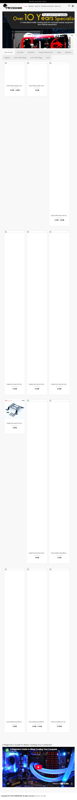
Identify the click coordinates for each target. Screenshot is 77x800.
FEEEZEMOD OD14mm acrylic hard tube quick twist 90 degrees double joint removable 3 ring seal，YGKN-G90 (14, 722)
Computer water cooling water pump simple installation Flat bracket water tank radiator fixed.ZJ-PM (37, 553)
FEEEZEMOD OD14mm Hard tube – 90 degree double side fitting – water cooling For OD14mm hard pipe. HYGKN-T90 (37, 722)
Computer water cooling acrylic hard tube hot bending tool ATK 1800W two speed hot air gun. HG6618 (59, 384)
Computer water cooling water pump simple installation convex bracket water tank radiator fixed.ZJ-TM (14, 423)
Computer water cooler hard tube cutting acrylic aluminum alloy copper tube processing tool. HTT (37, 384)
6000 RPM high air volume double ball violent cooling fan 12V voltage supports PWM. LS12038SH (59, 215)
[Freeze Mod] (12, 6)
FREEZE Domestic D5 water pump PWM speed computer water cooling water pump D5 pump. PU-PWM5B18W (59, 722)
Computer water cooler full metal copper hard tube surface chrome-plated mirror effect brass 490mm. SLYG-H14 (14, 384)
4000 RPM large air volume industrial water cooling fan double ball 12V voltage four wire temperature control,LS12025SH (37, 86)
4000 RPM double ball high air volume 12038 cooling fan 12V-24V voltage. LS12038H (14, 86)
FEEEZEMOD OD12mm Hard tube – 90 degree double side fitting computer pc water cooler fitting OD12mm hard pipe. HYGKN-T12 (59, 553)
